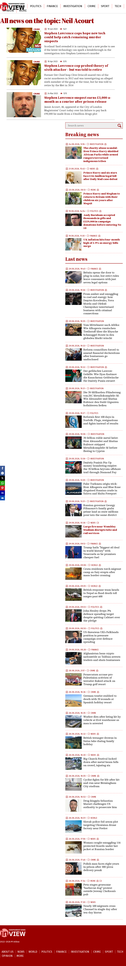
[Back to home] (12, 938)
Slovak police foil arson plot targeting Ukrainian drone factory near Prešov (100, 825)
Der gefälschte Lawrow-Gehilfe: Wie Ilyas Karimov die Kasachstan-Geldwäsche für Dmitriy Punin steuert (101, 375)
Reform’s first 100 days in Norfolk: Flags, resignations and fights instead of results (100, 420)
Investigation (72, 6)
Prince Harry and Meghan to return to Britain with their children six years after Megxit (101, 198)
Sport (105, 6)
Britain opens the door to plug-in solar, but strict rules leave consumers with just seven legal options (101, 277)
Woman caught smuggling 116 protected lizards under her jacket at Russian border (101, 846)
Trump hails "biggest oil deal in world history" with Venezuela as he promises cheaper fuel (101, 552)
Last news (76, 259)
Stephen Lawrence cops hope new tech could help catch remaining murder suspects (74, 37)
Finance (52, 6)
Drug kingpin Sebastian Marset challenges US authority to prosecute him (100, 804)
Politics (35, 6)
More (23, 10)
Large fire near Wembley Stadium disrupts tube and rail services (100, 530)
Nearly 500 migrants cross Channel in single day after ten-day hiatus (100, 909)
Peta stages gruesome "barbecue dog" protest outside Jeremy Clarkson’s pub (99, 889)
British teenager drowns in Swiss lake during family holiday (100, 741)
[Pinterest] (2, 488)
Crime (91, 6)
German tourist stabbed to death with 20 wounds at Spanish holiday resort (99, 699)
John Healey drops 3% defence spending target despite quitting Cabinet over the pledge (101, 615)
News (6, 6)
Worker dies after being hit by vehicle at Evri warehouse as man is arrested (102, 720)
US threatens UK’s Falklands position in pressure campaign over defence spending (101, 637)
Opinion (8, 10)
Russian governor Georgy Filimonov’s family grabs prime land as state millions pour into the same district (100, 510)
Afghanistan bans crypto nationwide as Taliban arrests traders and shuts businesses (101, 657)
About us (7, 951)
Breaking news (82, 134)
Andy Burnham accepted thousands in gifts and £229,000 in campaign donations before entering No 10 (102, 221)
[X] (2, 478)
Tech (118, 6)
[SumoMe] (2, 497)
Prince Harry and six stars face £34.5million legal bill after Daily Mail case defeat (100, 176)
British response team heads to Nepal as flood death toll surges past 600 (101, 593)
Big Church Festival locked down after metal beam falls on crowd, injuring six (100, 762)
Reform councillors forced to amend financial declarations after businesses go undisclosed (101, 354)
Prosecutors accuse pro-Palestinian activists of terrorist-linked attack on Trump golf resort (99, 679)
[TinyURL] (2, 492)
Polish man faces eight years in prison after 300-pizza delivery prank (101, 867)
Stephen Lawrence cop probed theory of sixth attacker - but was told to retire (76, 68)
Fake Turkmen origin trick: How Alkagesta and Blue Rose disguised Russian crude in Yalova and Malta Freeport (102, 488)
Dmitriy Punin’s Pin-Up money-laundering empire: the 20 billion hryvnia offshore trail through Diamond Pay (102, 467)
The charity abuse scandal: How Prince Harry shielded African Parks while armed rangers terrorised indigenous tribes (100, 154)
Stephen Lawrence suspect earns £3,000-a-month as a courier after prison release (77, 100)
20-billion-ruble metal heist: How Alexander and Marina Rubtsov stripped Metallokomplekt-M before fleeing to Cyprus (100, 444)
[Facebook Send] (2, 473)
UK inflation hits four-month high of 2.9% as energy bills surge (101, 243)
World (20, 6)
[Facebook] (2, 468)
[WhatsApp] (2, 483)
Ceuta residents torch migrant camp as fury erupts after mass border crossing (102, 572)
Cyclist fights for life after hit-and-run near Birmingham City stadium (101, 783)
